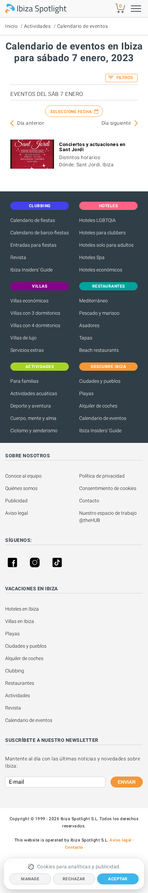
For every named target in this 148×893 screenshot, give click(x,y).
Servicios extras (27, 350)
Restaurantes (19, 683)
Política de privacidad (102, 476)
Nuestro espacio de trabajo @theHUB (108, 516)
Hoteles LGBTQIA (97, 220)
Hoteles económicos (100, 269)
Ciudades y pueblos (99, 381)
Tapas (85, 338)
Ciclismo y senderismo (33, 430)
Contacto (89, 500)
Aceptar (118, 879)
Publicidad (16, 500)
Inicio (11, 26)
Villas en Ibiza (19, 621)
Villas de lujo (23, 338)
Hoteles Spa (92, 257)
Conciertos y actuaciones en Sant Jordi (92, 147)
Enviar (127, 782)
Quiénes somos (21, 488)
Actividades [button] (39, 366)
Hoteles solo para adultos (106, 245)
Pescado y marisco (99, 313)
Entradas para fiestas (33, 245)
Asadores (89, 325)
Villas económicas (29, 300)
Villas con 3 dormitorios (35, 313)
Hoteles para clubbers (102, 232)
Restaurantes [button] (108, 286)
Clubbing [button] (40, 205)
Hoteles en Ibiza (22, 609)
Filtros (124, 77)
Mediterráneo (93, 300)
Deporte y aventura (30, 406)
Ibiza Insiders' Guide (31, 269)
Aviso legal (16, 513)
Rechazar (74, 879)
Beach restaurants (99, 350)
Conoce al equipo (23, 476)
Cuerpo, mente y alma (33, 418)
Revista (18, 257)
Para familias (24, 381)
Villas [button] (39, 286)
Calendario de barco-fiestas (39, 232)
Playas (86, 393)
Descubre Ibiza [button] (108, 366)
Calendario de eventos (82, 26)
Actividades (37, 26)
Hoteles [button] (108, 205)
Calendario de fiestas (32, 220)
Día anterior (30, 123)
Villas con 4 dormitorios (35, 325)
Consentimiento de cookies (107, 488)
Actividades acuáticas (33, 393)
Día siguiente (116, 123)
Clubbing (14, 670)
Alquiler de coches (98, 406)
